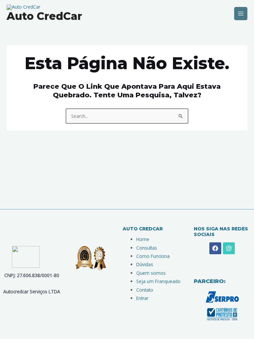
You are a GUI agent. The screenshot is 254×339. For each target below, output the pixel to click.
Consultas (146, 248)
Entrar (142, 298)
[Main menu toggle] (241, 14)
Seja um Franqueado (158, 281)
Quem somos (151, 273)
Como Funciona (153, 256)
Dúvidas (144, 264)
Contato (144, 290)
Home (142, 239)
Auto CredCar (44, 16)
